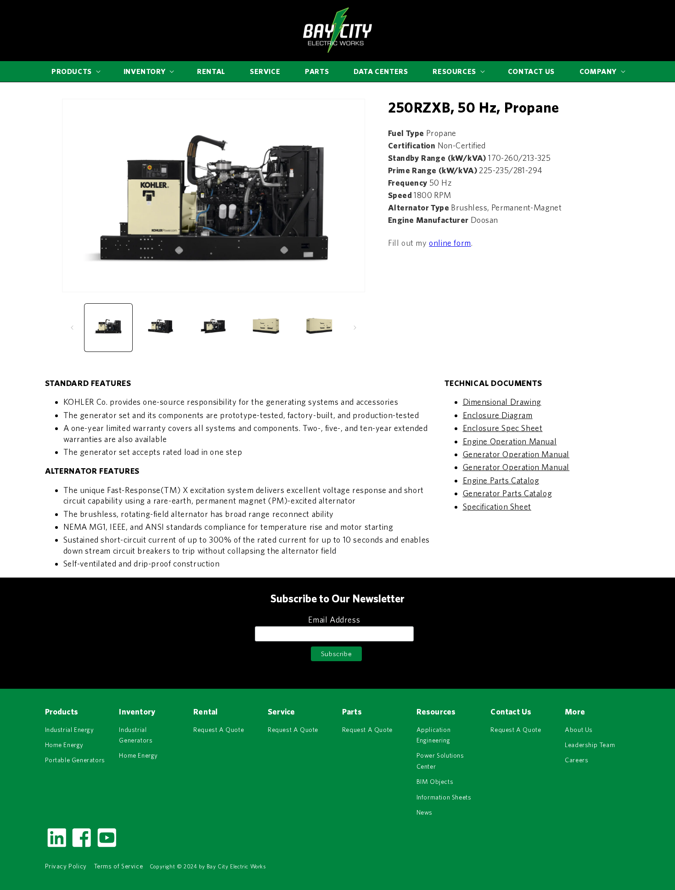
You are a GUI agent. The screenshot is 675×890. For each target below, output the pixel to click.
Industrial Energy (69, 729)
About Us (579, 729)
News (424, 812)
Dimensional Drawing (502, 402)
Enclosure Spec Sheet (503, 428)
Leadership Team (590, 744)
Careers (576, 760)
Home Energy (64, 744)
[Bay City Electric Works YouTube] (106, 846)
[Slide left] (72, 327)
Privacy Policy (66, 866)
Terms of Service (118, 866)
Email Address (334, 619)
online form (450, 242)
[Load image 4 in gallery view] (266, 327)
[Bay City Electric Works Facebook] (81, 846)
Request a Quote (218, 729)
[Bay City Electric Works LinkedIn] (56, 846)
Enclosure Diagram (498, 415)
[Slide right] (355, 327)
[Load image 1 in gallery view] (108, 327)
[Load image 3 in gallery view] (213, 327)
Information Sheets (444, 797)
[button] (75, 71)
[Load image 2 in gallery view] (161, 327)
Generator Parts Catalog (507, 493)
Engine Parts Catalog (501, 480)
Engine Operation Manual (510, 441)
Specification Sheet (497, 506)
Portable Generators (75, 760)
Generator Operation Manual (516, 454)
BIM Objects (435, 781)
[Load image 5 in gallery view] (319, 327)
